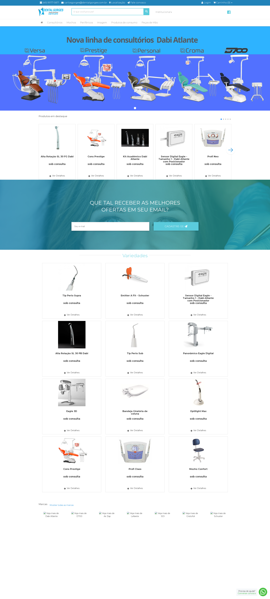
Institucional (163, 12)
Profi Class (135, 469)
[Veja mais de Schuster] (218, 518)
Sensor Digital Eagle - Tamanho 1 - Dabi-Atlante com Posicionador (173, 159)
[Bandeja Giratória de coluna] (135, 392)
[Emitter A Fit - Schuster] (135, 277)
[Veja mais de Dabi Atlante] (51, 518)
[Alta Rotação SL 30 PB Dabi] (71, 334)
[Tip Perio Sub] (135, 334)
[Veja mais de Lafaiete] (135, 518)
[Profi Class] (135, 450)
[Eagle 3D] (71, 392)
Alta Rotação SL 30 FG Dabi (57, 156)
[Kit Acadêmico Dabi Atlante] (135, 138)
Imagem (102, 22)
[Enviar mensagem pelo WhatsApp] (263, 592)
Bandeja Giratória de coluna (135, 412)
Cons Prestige (96, 156)
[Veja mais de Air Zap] (107, 518)
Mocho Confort (198, 469)
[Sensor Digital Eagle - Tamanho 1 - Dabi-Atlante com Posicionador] (174, 138)
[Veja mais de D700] (79, 518)
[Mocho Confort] (198, 450)
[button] (221, 119)
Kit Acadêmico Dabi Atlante (135, 157)
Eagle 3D (71, 411)
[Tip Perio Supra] (71, 277)
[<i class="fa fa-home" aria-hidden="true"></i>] (42, 22)
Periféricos (86, 22)
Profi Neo (213, 156)
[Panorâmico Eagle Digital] (198, 334)
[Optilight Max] (198, 392)
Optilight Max (198, 411)
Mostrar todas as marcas (62, 505)
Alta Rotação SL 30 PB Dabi (71, 353)
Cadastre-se (175, 226)
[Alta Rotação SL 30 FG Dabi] (57, 138)
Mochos (71, 22)
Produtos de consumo (124, 22)
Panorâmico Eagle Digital (198, 353)
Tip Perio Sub (135, 353)
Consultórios (54, 22)
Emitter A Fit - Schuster (135, 295)
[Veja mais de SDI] (163, 518)
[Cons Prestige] (96, 138)
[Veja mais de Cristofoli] (190, 518)
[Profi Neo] (213, 138)
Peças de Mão (150, 22)
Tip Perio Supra (71, 295)
